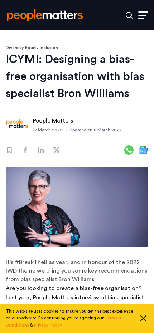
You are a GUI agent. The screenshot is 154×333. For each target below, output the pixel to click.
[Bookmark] (9, 150)
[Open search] (129, 15)
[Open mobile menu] (143, 15)
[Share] (25, 150)
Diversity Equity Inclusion (32, 47)
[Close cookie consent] (143, 318)
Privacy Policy (48, 325)
